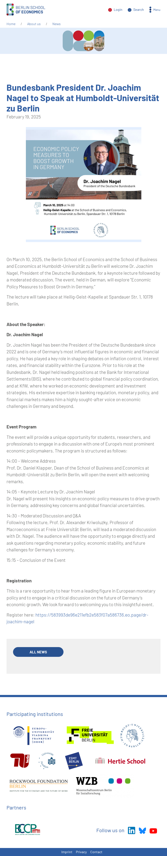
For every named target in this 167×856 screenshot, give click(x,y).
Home (11, 24)
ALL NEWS (38, 652)
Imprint (66, 852)
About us (34, 24)
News (56, 24)
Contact (96, 852)
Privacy (81, 852)
